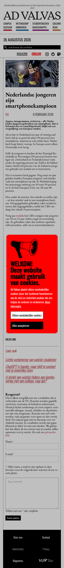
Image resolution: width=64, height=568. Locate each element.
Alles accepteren (20, 325)
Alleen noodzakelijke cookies (26, 315)
